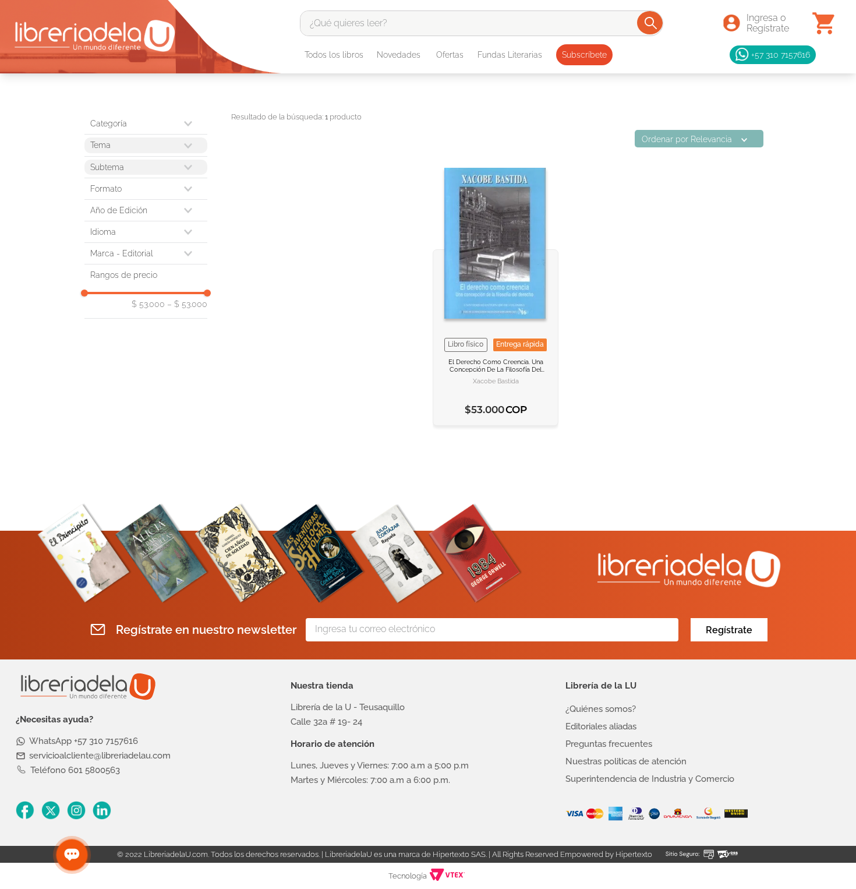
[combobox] (481, 23)
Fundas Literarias (509, 54)
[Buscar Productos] (650, 22)
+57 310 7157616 (780, 54)
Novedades (398, 54)
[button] (145, 188)
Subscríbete (584, 54)
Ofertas (450, 54)
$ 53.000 (148, 304)
